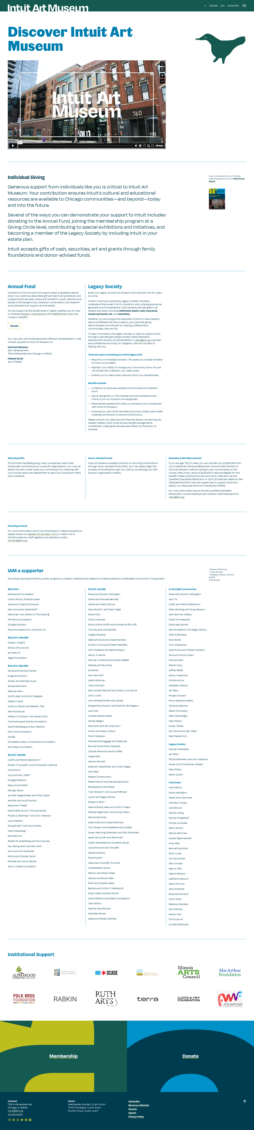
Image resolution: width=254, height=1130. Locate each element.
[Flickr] (30, 1120)
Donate (213, 5)
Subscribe (233, 5)
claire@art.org (176, 497)
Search (132, 1113)
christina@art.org (17, 540)
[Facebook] (13, 1120)
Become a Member (138, 1105)
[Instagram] (9, 1120)
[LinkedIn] (26, 1120)
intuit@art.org (15, 1111)
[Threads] (17, 1120)
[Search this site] (205, 6)
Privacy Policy (136, 1117)
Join (222, 5)
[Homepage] (48, 8)
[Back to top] (244, 1111)
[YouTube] (22, 1120)
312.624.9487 (15, 1114)
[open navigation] (244, 5)
